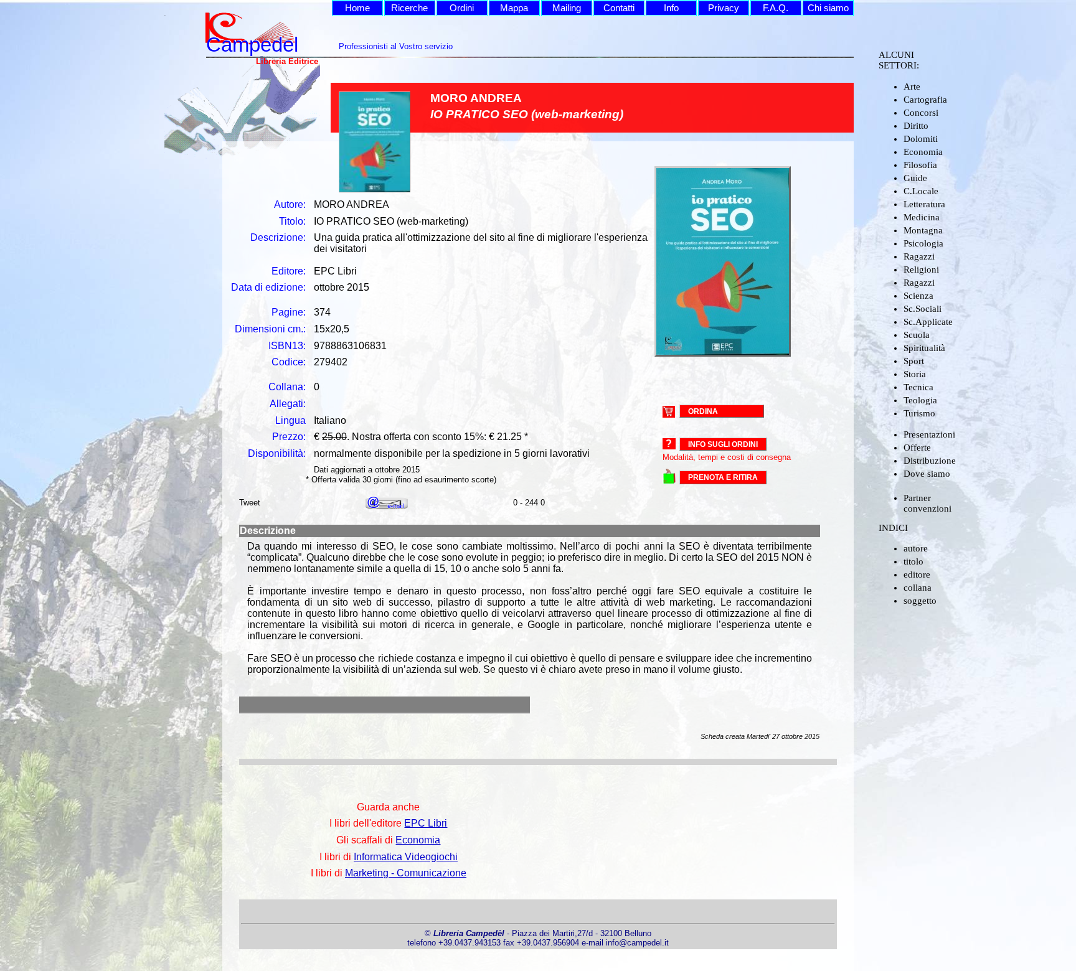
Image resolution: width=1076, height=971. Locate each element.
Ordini (462, 8)
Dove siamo (927, 474)
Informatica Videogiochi (406, 856)
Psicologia (923, 243)
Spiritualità (924, 348)
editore (917, 574)
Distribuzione (930, 461)
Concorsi (921, 113)
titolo (913, 561)
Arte (912, 86)
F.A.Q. (775, 8)
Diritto (916, 126)
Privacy (723, 8)
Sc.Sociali (923, 309)
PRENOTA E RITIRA (723, 477)
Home (357, 8)
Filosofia (920, 165)
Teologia (920, 400)
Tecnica (918, 387)
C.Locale (921, 191)
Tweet (249, 502)
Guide (915, 178)
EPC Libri (425, 823)
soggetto (920, 601)
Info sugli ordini (723, 444)
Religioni (921, 269)
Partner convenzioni (927, 503)
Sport (914, 361)
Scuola (917, 335)
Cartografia (925, 100)
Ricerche (409, 8)
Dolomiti (921, 139)
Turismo (919, 413)
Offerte (917, 448)
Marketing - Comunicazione (405, 873)
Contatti (619, 8)
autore (916, 548)
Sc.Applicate (928, 322)
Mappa (514, 8)
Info (671, 8)
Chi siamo (828, 8)
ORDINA (703, 410)
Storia (915, 374)
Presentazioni (929, 434)
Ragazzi (919, 256)
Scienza (918, 296)
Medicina (922, 217)
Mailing (566, 8)
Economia (923, 152)
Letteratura (924, 204)
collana (918, 588)
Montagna (923, 230)
